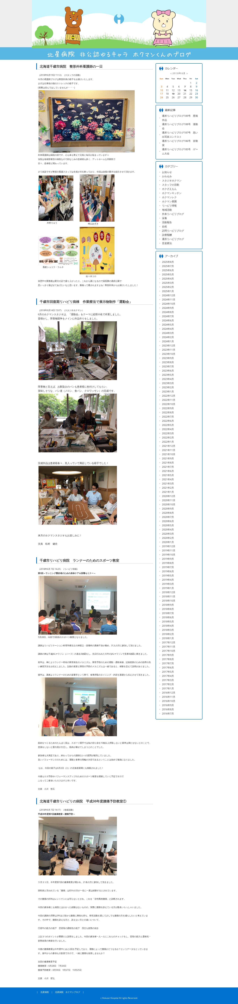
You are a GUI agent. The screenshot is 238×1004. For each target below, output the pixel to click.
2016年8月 (168, 709)
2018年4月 (168, 625)
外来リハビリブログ (173, 214)
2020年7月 (168, 517)
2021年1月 (168, 491)
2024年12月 (168, 295)
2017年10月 (168, 650)
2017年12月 (168, 642)
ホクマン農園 (169, 201)
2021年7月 (168, 466)
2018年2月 (168, 634)
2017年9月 (168, 655)
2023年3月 (168, 383)
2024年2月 (168, 337)
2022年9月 (168, 408)
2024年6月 (168, 320)
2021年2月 (168, 487)
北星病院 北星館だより (119, 30)
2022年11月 (168, 399)
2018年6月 (168, 617)
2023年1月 (168, 391)
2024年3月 (168, 333)
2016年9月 (168, 705)
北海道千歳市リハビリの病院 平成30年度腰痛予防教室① (83, 801)
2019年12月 (168, 546)
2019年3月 (168, 583)
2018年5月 (168, 621)
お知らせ (167, 172)
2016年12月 (168, 692)
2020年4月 (168, 529)
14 (185, 90)
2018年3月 (168, 629)
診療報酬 (167, 234)
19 (173, 93)
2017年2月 (168, 684)
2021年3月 (168, 483)
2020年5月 (168, 525)
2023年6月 (168, 370)
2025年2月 (168, 287)
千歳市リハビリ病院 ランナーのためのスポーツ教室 (79, 560)
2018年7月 (168, 613)
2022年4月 (168, 429)
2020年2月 (168, 537)
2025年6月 (168, 270)
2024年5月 (168, 324)
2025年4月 (168, 278)
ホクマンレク (169, 197)
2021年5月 (168, 475)
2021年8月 (168, 462)
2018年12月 (168, 592)
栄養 (164, 218)
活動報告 (167, 222)
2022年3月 (168, 433)
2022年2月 (168, 437)
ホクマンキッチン (172, 193)
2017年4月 (168, 675)
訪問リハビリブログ (173, 230)
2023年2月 (168, 387)
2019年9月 (168, 558)
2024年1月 (168, 341)
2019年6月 (168, 571)
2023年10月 (168, 353)
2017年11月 (168, 646)
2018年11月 (168, 596)
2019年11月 (168, 550)
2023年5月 (168, 374)
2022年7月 (168, 416)
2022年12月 (168, 395)
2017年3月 (168, 680)
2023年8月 (168, 362)
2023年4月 (168, 379)
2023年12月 (168, 345)
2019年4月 (168, 579)
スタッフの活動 (170, 184)
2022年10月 (168, 404)
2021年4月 (168, 479)
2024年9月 (168, 307)
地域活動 (167, 209)
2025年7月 (168, 266)
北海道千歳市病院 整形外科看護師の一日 (71, 66)
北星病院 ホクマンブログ (67, 992)
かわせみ (167, 176)
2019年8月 (168, 563)
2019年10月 (168, 554)
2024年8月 (168, 312)
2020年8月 (168, 512)
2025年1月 (168, 291)
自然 (164, 226)
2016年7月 (168, 713)
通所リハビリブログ (173, 239)
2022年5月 (168, 425)
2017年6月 (168, 667)
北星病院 (44, 992)
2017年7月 (168, 663)
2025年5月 (168, 274)
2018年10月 (168, 600)
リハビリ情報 (169, 205)
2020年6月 (168, 521)
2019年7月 (168, 567)
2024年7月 (168, 316)
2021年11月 (168, 450)
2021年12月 (168, 445)
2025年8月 (168, 261)
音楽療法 (167, 243)
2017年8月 (168, 659)
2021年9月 (168, 458)
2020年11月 (168, 500)
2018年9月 (168, 604)
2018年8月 (168, 609)
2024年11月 (168, 299)
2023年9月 (168, 358)
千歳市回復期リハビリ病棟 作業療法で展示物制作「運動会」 (86, 301)
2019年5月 (168, 575)
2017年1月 (168, 688)
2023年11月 (168, 349)
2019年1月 (168, 588)
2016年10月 (168, 701)
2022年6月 (168, 420)
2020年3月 (168, 533)
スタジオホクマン (172, 180)
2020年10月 (168, 504)
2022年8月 (168, 412)
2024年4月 (168, 328)
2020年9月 (168, 508)
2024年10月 (168, 303)
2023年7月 (168, 366)
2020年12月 (168, 496)
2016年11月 (168, 696)
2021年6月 (168, 471)
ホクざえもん (169, 188)
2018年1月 (168, 638)
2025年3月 (168, 282)
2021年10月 (168, 454)
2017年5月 (168, 671)
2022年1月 (168, 441)
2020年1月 (168, 542)
